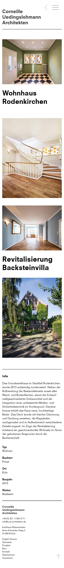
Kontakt (6, 551)
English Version (9, 539)
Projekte (6, 545)
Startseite (7, 542)
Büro (4, 548)
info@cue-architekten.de (14, 521)
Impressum (7, 558)
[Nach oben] (58, 556)
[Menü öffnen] (55, 8)
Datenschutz (8, 554)
